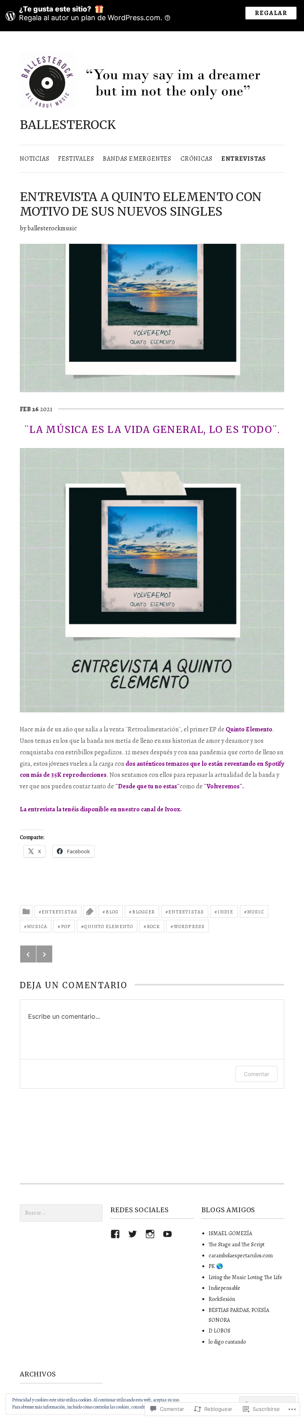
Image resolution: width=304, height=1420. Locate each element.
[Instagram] (150, 1234)
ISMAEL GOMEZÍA (230, 1233)
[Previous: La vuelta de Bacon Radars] (28, 953)
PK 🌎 (216, 1266)
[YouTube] (167, 1234)
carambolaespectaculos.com (241, 1255)
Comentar (256, 1074)
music (255, 912)
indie (226, 912)
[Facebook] (115, 1234)
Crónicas (196, 158)
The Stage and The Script (236, 1244)
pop (66, 926)
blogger (143, 912)
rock (153, 926)
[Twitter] (132, 1234)
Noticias (34, 158)
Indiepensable (224, 1288)
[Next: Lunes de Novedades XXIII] (44, 953)
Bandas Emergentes (137, 158)
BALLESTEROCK (68, 124)
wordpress (189, 926)
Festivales (76, 158)
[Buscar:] (61, 1212)
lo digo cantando (227, 1342)
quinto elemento (108, 926)
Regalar (271, 13)
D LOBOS (219, 1331)
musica (37, 926)
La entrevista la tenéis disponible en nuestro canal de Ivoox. (101, 809)
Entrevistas (243, 158)
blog (112, 912)
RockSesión (222, 1299)
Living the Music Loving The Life (245, 1277)
